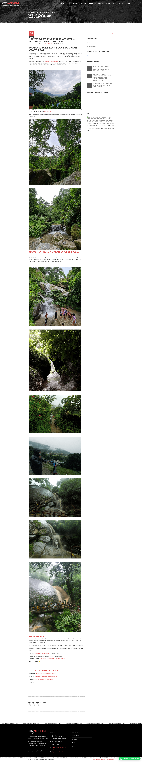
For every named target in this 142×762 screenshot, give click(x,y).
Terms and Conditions (98, 759)
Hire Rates (92, 3)
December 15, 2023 (98, 88)
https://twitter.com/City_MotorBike (43, 679)
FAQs (113, 3)
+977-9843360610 (57, 741)
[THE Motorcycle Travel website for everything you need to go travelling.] (100, 117)
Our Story (83, 3)
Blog (118, 3)
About (75, 3)
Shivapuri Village (48, 111)
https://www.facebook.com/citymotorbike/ (46, 676)
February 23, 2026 (98, 80)
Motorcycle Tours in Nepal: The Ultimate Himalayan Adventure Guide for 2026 (101, 68)
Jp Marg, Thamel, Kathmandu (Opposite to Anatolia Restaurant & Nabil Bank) (60, 736)
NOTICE (69, 3)
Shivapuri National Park (51, 61)
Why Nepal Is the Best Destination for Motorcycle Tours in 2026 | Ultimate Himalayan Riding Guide (102, 76)
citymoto (34, 44)
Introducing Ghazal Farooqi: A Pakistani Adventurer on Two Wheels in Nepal (102, 85)
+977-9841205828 (56, 743)
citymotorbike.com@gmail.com (60, 749)
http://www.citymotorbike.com (60, 751)
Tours (100, 3)
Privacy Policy (110, 759)
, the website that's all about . (100, 122)
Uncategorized (46, 44)
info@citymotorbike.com (59, 747)
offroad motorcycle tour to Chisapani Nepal (52, 658)
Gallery (107, 3)
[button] (130, 758)
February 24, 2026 (98, 70)
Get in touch (126, 3)
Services (74, 739)
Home (63, 3)
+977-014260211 (56, 744)
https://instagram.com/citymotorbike (45, 673)
